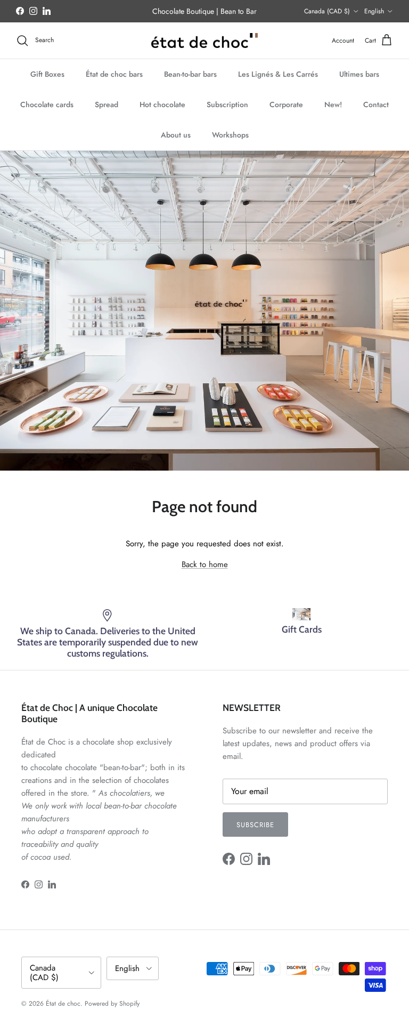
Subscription (227, 104)
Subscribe (255, 825)
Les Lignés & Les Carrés (278, 74)
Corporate (286, 104)
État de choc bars (114, 74)
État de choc (63, 1003)
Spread (106, 104)
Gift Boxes (47, 74)
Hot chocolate (162, 104)
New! (333, 104)
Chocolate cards (46, 104)
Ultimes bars (359, 74)
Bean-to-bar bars (190, 74)
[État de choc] (204, 40)
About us (176, 135)
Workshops (230, 135)
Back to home (205, 564)
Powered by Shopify (112, 1003)
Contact (376, 104)
